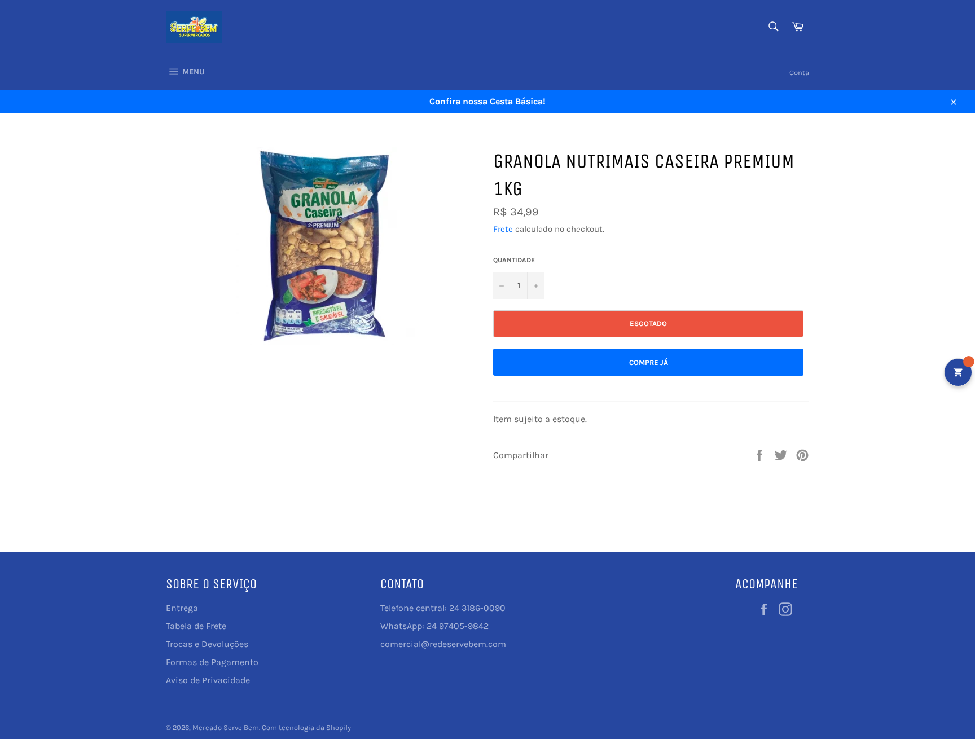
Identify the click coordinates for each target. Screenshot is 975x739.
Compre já (648, 362)
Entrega (182, 607)
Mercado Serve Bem (225, 727)
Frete (503, 229)
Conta (799, 72)
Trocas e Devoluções (207, 644)
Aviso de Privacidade (208, 680)
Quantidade (514, 260)
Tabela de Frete (196, 626)
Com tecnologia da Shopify (306, 727)
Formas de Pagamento (212, 662)
